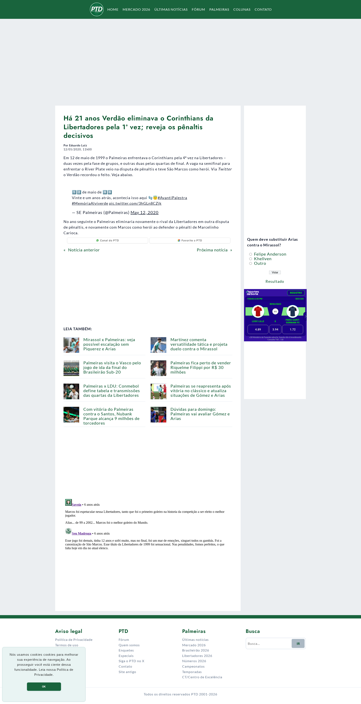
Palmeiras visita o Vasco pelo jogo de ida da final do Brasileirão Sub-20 (112, 367)
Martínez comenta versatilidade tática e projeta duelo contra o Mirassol (199, 344)
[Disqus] (148, 549)
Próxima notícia (212, 249)
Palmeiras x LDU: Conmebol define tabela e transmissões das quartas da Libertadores (111, 390)
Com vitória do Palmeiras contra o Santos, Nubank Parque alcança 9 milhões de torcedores (111, 416)
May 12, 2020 (145, 212)
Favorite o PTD (192, 240)
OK (44, 686)
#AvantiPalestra (172, 197)
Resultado (275, 281)
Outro (259, 263)
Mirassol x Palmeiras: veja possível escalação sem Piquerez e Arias (109, 344)
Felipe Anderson (269, 253)
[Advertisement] (180, 59)
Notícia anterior (84, 249)
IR (298, 643)
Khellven (262, 258)
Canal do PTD (109, 240)
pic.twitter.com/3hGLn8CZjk (135, 203)
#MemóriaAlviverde (90, 203)
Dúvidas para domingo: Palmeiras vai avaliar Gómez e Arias (200, 414)
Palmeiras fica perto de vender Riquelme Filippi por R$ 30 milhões (200, 367)
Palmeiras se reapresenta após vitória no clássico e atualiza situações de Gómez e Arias (200, 390)
